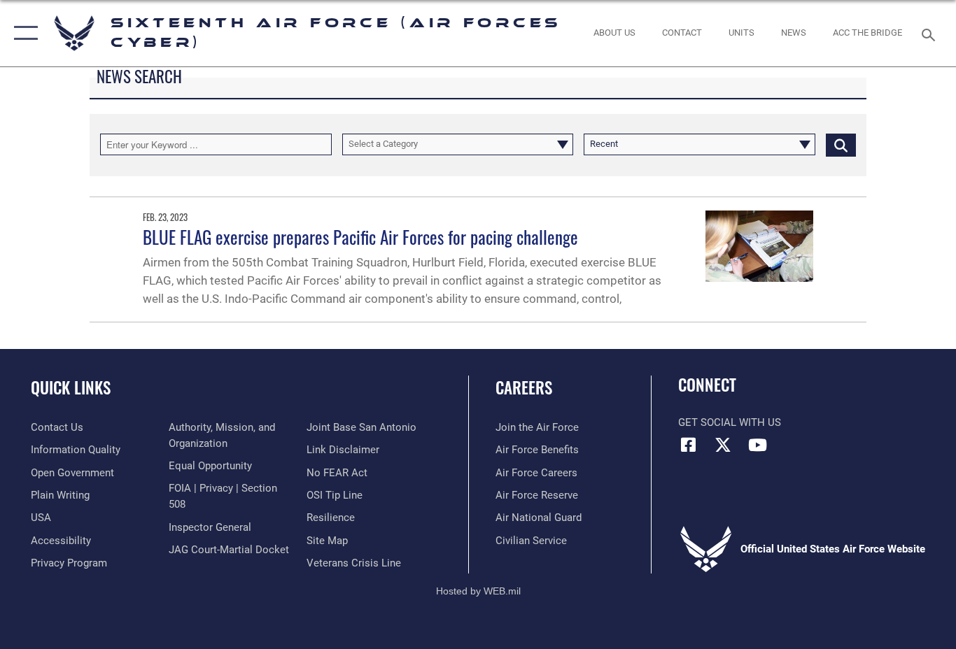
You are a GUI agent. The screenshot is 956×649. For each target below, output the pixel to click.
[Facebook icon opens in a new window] (688, 444)
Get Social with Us (729, 422)
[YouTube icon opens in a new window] (757, 444)
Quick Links (71, 387)
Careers (523, 387)
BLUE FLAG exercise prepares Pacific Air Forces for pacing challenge (360, 237)
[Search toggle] (931, 33)
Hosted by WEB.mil (478, 591)
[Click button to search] (841, 144)
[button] (22, 33)
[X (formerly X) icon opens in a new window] (722, 444)
